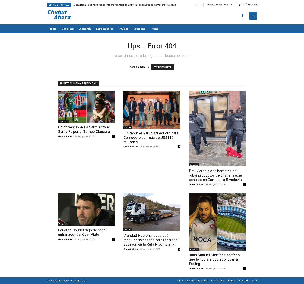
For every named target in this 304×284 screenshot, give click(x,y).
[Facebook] (242, 16)
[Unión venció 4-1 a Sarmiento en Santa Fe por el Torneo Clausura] (86, 107)
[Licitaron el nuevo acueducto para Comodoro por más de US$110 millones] (152, 110)
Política (128, 127)
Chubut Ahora (65, 136)
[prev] (196, 5)
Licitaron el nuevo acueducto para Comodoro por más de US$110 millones (151, 137)
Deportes (63, 121)
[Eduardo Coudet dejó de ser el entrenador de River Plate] (86, 209)
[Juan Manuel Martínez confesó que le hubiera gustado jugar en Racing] (217, 222)
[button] (253, 16)
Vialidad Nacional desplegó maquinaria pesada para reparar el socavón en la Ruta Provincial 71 (151, 239)
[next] (201, 5)
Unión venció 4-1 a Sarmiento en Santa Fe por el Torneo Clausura (84, 129)
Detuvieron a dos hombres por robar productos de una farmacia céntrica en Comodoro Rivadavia (125, 4)
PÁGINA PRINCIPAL (162, 67)
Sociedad (194, 165)
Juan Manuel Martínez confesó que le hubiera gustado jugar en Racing (214, 259)
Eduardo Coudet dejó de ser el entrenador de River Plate (82, 232)
